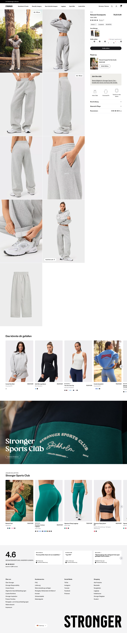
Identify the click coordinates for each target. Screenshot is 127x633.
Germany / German (104, 6)
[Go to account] (116, 6)
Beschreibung (94, 102)
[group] (19, 366)
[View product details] (19, 385)
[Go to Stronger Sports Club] (63, 432)
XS (92, 42)
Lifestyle (93, 24)
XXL (119, 42)
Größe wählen (105, 66)
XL (113, 42)
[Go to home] (9, 6)
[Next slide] (121, 366)
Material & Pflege (95, 106)
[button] (105, 20)
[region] (63, 366)
